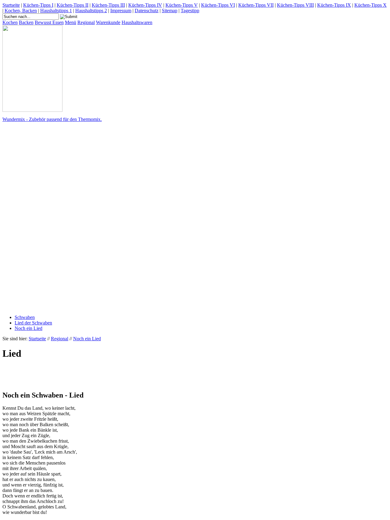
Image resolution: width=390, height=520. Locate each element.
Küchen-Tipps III (108, 5)
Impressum (120, 10)
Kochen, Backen (21, 10)
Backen (26, 22)
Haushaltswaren (137, 22)
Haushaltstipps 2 (91, 10)
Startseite (11, 5)
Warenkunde (108, 22)
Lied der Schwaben (33, 322)
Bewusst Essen (49, 22)
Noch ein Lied (28, 328)
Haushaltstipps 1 (56, 10)
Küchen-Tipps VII (256, 5)
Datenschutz (146, 10)
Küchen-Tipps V (181, 5)
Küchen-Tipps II (72, 5)
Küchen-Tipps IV (145, 5)
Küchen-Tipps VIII (295, 5)
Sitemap (169, 10)
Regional (86, 22)
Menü (70, 22)
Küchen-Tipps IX (334, 5)
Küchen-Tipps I (38, 5)
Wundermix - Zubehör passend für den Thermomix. (52, 119)
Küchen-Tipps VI (218, 5)
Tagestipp (190, 10)
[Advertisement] (26, 218)
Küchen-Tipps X (370, 5)
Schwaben (25, 317)
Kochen (10, 22)
